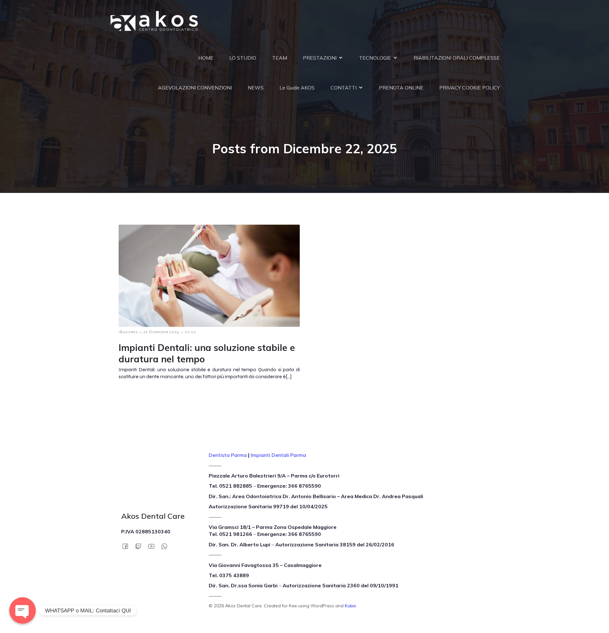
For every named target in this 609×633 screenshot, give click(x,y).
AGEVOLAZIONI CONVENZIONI (195, 87)
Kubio (350, 606)
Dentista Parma (228, 455)
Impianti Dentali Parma (278, 455)
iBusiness (128, 332)
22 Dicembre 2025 (161, 332)
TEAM (279, 58)
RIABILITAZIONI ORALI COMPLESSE (457, 58)
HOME (205, 58)
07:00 (190, 332)
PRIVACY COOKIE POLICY (469, 87)
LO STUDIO (242, 58)
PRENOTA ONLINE (401, 87)
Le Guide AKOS (297, 87)
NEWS (256, 87)
